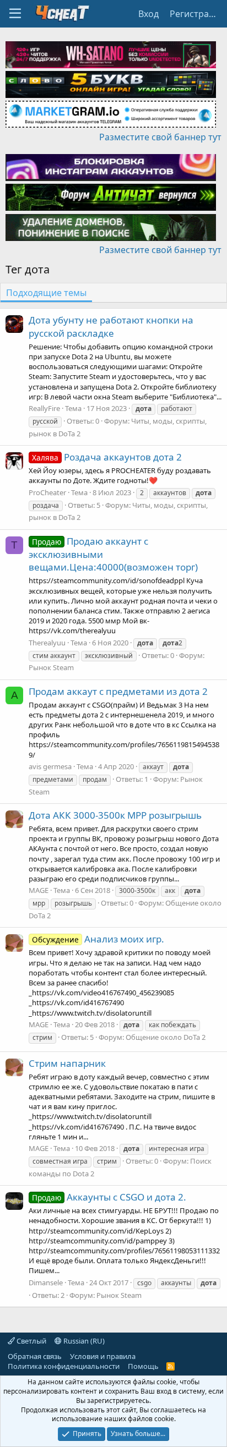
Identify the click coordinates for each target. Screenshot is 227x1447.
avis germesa (50, 766)
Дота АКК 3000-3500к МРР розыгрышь (115, 815)
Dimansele (46, 1282)
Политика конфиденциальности (64, 1366)
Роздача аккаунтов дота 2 (107, 457)
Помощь (143, 1366)
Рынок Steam (51, 667)
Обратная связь (35, 1356)
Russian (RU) (83, 1341)
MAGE (38, 890)
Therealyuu (47, 643)
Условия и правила (103, 1356)
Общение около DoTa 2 (166, 1037)
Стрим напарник (67, 1063)
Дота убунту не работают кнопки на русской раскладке (111, 326)
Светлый (30, 1341)
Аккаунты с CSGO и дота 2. (109, 1197)
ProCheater (47, 492)
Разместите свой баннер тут (160, 137)
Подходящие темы (46, 293)
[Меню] (15, 14)
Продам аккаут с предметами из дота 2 (118, 691)
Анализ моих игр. (98, 939)
